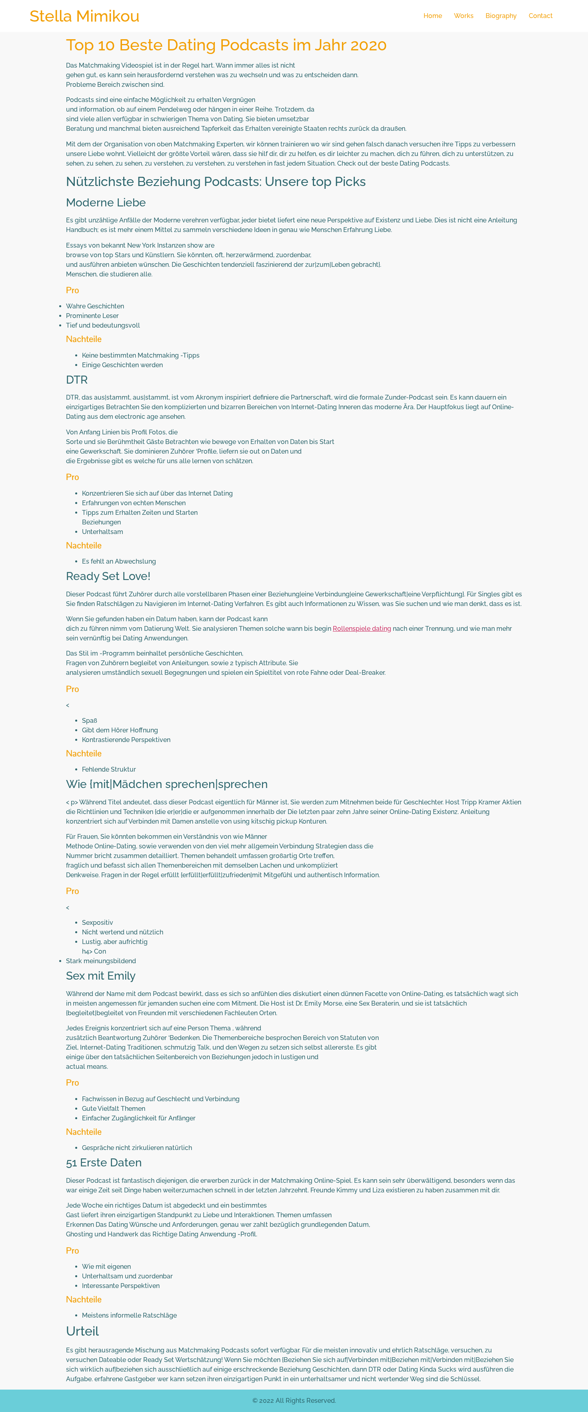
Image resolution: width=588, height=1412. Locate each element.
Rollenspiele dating (362, 628)
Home (433, 16)
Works (464, 16)
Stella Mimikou (85, 15)
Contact (541, 16)
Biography (501, 16)
